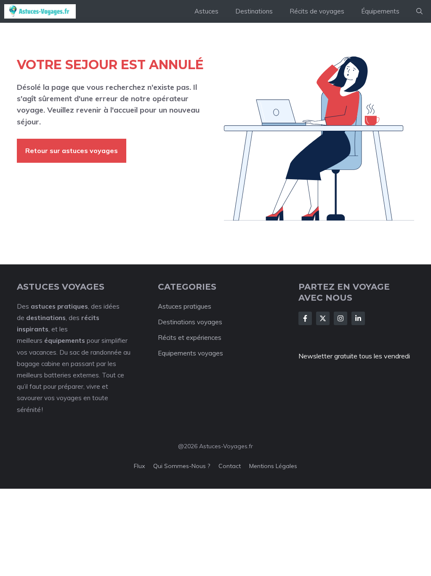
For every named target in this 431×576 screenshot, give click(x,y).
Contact (229, 466)
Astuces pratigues (184, 306)
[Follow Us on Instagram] (340, 318)
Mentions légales (273, 466)
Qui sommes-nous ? (181, 466)
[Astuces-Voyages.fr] (40, 11)
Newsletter (315, 356)
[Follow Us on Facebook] (305, 318)
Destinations (254, 11)
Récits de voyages (317, 11)
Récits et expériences (189, 338)
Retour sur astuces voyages (71, 150)
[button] (419, 11)
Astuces (206, 11)
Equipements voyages (190, 353)
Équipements (380, 11)
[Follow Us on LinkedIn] (358, 318)
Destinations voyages (190, 322)
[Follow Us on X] (323, 318)
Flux (139, 466)
